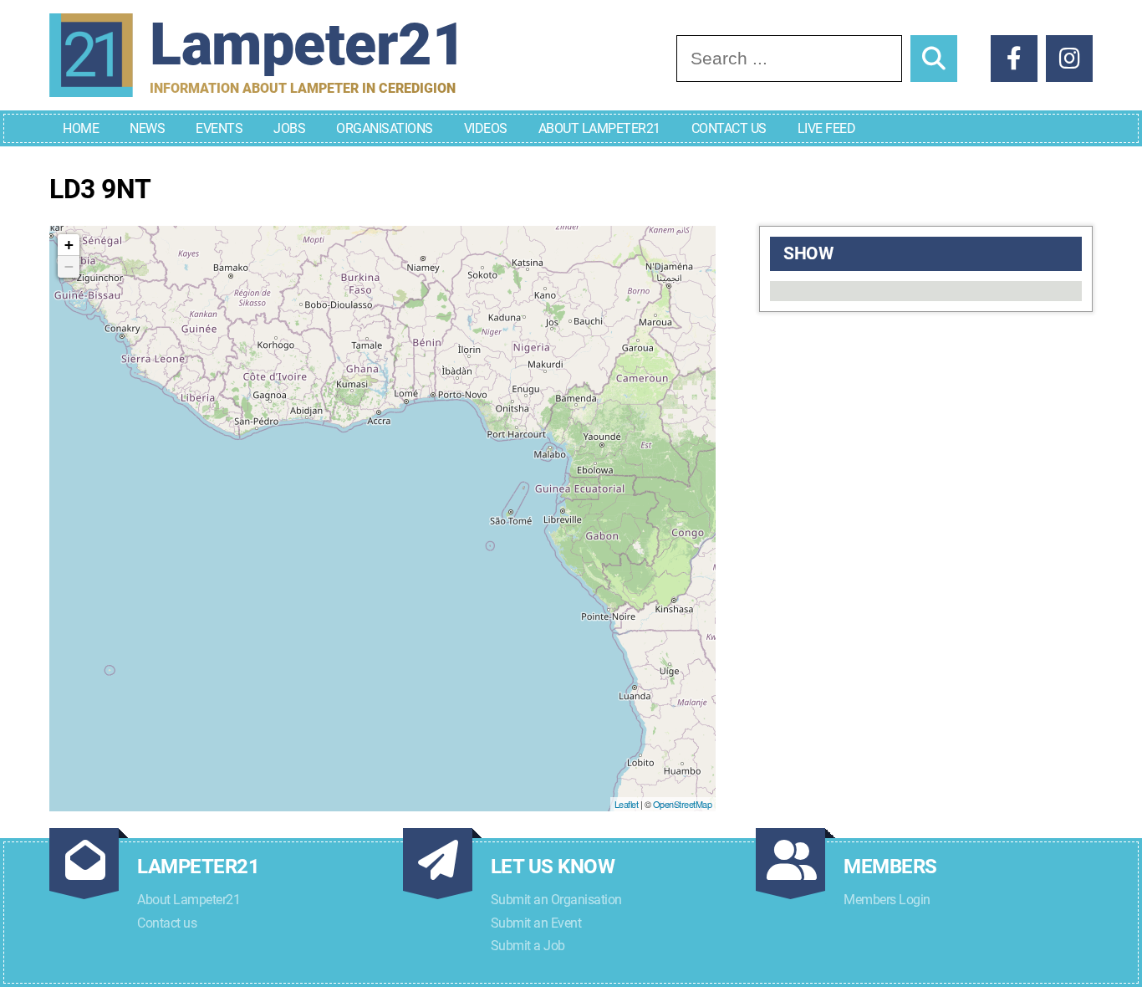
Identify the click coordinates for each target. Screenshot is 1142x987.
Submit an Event (536, 923)
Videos (485, 128)
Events (219, 128)
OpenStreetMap (682, 804)
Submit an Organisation (556, 900)
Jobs (289, 128)
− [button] (69, 266)
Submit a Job (528, 946)
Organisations (384, 128)
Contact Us (729, 128)
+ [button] (69, 244)
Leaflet (626, 804)
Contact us (166, 923)
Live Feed (827, 128)
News (147, 128)
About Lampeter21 (599, 128)
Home (81, 128)
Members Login (887, 900)
